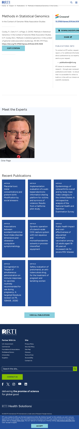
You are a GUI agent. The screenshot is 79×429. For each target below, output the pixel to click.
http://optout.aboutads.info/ (66, 421)
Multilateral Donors (8, 352)
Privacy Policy (29, 344)
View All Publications (40, 315)
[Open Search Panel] (71, 2)
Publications (21, 6)
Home (4, 6)
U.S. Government (7, 344)
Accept (42, 426)
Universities (6, 355)
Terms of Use (29, 355)
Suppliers (5, 358)
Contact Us (28, 360)
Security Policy (29, 346)
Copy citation (13, 48)
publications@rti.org (68, 62)
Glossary (28, 352)
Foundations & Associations (11, 349)
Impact (11, 6)
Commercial (6, 346)
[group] (18, 138)
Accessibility (29, 358)
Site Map (28, 349)
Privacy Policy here (18, 421)
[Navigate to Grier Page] (17, 136)
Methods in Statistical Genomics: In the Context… (43, 6)
